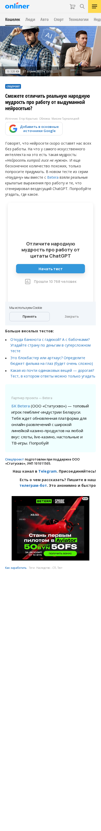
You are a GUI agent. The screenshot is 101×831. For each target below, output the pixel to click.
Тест (59, 568)
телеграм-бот (33, 485)
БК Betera (20, 405)
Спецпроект (14, 459)
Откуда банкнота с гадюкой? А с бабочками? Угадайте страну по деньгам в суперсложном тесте (50, 345)
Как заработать (16, 568)
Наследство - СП (46, 568)
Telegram (47, 471)
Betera (53, 177)
